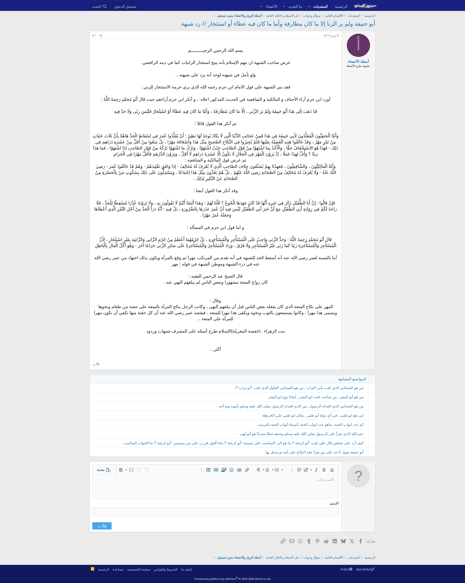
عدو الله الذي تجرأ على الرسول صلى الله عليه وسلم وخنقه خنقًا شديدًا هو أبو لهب (302, 433)
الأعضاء (271, 6)
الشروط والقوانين (166, 569)
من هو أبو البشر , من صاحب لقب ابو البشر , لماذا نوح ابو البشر (316, 396)
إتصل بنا (186, 569)
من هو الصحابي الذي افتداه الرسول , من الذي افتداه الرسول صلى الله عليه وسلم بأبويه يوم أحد (291, 406)
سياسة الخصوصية (138, 569)
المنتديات (320, 6)
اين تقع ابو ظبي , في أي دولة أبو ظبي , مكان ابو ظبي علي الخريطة (313, 415)
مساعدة (118, 569)
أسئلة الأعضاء (358, 61)
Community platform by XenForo (232, 579)
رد (94, 364)
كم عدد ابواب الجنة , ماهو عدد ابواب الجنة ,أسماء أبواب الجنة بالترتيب (311, 424)
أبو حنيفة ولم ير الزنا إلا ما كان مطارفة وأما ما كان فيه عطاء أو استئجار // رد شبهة (278, 23)
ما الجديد (295, 6)
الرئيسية (341, 6)
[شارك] (101, 36)
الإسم (334, 503)
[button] (309, 6)
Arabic (344, 569)
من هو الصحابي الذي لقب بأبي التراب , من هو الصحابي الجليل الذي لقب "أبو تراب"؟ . (299, 387)
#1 (94, 35)
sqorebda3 (363, 569)
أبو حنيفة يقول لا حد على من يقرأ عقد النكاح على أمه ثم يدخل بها (314, 452)
